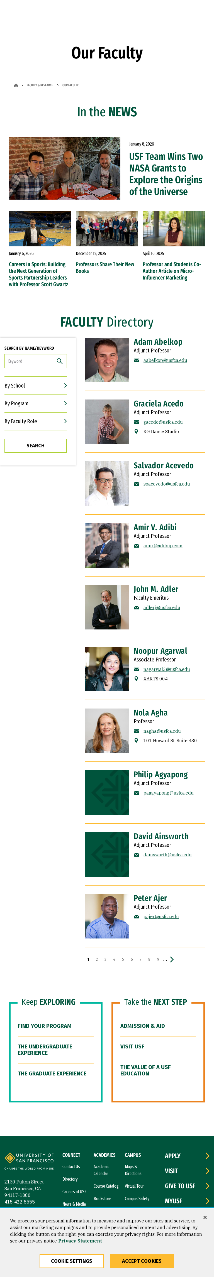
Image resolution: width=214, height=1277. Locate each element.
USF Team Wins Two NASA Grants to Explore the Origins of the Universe (166, 174)
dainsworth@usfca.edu (168, 854)
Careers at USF (74, 1191)
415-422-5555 (19, 1202)
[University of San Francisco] (29, 1162)
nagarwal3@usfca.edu (167, 669)
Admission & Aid (142, 1026)
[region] (107, 1243)
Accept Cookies (142, 1261)
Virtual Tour (134, 1186)
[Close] (205, 1217)
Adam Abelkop (158, 342)
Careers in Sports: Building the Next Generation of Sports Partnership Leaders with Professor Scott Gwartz (38, 274)
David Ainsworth (161, 836)
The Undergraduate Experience (45, 1049)
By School (14, 385)
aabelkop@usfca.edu (165, 360)
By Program (16, 403)
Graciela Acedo (159, 404)
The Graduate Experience (52, 1073)
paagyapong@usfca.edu (169, 793)
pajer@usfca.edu (161, 916)
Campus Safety (137, 1198)
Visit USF (132, 1046)
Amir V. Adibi (155, 527)
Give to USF (180, 1186)
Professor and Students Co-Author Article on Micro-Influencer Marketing (172, 271)
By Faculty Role (20, 421)
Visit (171, 1171)
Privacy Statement (80, 1241)
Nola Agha (151, 713)
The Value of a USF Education (145, 1070)
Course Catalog (106, 1186)
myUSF (173, 1201)
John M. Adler (156, 589)
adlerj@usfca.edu (162, 607)
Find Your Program (45, 1026)
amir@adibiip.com (163, 545)
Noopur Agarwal (161, 651)
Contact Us (71, 1166)
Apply (173, 1156)
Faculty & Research (40, 85)
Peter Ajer (150, 898)
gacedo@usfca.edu (163, 422)
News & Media (74, 1204)
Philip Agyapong (161, 774)
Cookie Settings (72, 1261)
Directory (70, 1179)
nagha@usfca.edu (162, 731)
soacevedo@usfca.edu (167, 484)
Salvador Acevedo (164, 465)
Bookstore (102, 1198)
